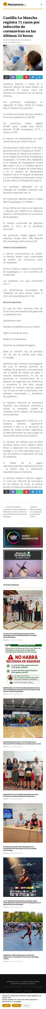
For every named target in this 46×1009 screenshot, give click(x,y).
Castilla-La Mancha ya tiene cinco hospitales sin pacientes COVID (36, 512)
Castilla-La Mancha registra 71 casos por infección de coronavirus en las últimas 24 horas (23, 481)
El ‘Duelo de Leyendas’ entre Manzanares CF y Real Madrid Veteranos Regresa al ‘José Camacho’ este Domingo (20, 848)
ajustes (18, 1001)
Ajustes (26, 1005)
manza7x (16, 40)
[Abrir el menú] (41, 4)
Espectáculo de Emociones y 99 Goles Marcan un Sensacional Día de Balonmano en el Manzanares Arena (22, 743)
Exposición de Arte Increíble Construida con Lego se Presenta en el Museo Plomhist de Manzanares (21, 795)
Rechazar (16, 1005)
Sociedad (25, 40)
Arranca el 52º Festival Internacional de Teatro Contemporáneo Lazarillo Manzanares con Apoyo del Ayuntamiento (20, 635)
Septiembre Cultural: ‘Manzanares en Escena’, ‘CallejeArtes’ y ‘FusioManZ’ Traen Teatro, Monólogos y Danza (21, 957)
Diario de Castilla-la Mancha (28, 487)
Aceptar (6, 1005)
